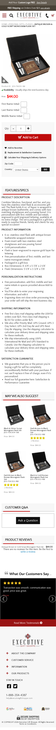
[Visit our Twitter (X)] (15, 686)
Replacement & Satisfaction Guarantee (25, 152)
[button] (4, 15)
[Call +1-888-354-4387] (47, 15)
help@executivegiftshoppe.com (19, 698)
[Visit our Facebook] (9, 686)
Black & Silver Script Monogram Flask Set (13, 429)
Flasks (29, 24)
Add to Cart (30, 137)
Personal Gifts (16, 24)
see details (45, 8)
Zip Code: (9, 164)
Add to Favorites (15, 148)
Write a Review (28, 551)
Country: (8, 169)
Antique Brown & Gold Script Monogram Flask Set (23, 547)
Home (4, 24)
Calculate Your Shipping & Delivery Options (27, 157)
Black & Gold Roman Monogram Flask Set (39, 476)
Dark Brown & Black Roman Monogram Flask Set (40, 430)
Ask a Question (28, 520)
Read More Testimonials (27, 623)
